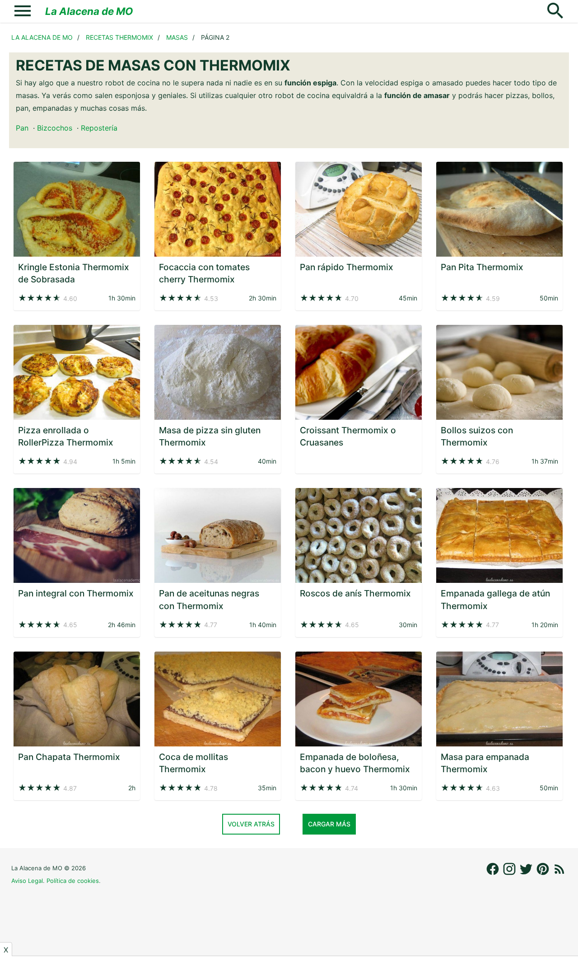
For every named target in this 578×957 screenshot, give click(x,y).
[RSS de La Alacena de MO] (559, 873)
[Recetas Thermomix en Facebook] (493, 873)
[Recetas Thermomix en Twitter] (527, 873)
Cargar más (329, 824)
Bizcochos (54, 127)
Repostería (99, 127)
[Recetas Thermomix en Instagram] (510, 873)
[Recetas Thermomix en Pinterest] (544, 873)
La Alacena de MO (89, 11)
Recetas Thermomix (119, 37)
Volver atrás (251, 824)
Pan (22, 127)
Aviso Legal (27, 880)
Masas (177, 37)
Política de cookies (73, 880)
